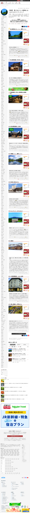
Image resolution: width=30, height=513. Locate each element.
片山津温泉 (2, 205)
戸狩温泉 (2, 167)
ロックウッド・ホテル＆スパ (17, 210)
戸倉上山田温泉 (3, 169)
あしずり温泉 (2, 327)
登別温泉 (5, 449)
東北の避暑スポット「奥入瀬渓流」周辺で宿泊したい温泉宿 (20, 84)
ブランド (13, 494)
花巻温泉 (2, 45)
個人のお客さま (3, 480)
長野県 (8, 463)
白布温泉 (2, 72)
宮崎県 (15, 473)
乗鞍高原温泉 (2, 170)
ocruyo (23, 451)
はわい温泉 (2, 306)
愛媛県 (10, 471)
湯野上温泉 (2, 93)
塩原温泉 (2, 98)
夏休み (19, 351)
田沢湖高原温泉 (3, 60)
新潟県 (10, 463)
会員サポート (23, 495)
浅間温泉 (2, 155)
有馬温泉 (2, 282)
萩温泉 (2, 318)
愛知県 (10, 466)
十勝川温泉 (2, 21)
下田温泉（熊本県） (3, 344)
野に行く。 (23, 456)
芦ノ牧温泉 (2, 83)
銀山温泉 (2, 63)
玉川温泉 (2, 57)
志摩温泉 (2, 261)
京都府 (8, 468)
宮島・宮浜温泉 (3, 315)
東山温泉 (2, 81)
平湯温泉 (2, 246)
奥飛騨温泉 (2, 249)
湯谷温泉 (2, 258)
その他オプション (14, 489)
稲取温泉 (2, 226)
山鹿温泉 (2, 353)
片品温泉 (2, 116)
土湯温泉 (2, 89)
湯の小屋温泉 (2, 122)
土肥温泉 (2, 238)
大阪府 (10, 468)
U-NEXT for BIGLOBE (14, 488)
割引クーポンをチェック (27, 44)
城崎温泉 (16, 452)
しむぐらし (23, 484)
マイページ (25, 0)
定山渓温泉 (2, 18)
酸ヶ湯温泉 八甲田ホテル (16, 304)
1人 (1, 371)
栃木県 (6, 460)
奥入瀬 (15, 351)
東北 (13, 351)
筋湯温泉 (2, 359)
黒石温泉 (2, 39)
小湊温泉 (2, 128)
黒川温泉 (7, 454)
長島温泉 (2, 264)
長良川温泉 (2, 252)
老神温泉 (2, 113)
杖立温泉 (2, 347)
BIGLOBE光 (4, 483)
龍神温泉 (2, 300)
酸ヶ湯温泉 (12, 454)
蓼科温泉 (2, 166)
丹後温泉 (2, 276)
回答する (19, 0)
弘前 (15, 23)
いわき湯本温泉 (3, 86)
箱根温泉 (2, 134)
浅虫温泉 (2, 36)
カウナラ (23, 457)
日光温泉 (2, 104)
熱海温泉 (2, 214)
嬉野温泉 (2, 332)
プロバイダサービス (5, 496)
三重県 (12, 466)
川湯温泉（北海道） (3, 27)
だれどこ (23, 450)
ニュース (13, 496)
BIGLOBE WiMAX (5, 486)
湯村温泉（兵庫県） (3, 291)
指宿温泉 (2, 365)
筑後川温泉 (2, 329)
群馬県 (8, 460)
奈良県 (14, 468)
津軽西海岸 (19, 23)
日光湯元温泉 (17, 454)
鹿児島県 (17, 473)
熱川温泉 (2, 243)
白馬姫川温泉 (2, 173)
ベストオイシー (24, 454)
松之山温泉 (2, 196)
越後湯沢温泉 (2, 190)
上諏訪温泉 (2, 161)
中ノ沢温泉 (2, 90)
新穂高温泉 (2, 247)
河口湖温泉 (2, 146)
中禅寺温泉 (2, 101)
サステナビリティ (14, 495)
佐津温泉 (2, 288)
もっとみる (6, 375)
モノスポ (23, 455)
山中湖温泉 (2, 149)
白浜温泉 (2, 294)
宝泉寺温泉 (2, 362)
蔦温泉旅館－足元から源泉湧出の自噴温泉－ (18, 93)
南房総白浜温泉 (3, 131)
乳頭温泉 (16, 449)
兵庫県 (12, 468)
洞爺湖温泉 (2, 30)
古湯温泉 (2, 335)
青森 (22, 23)
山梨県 (6, 463)
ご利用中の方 (22, 492)
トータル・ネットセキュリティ (15, 486)
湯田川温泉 (2, 78)
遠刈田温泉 (2, 51)
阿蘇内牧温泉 (2, 341)
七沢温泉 (2, 137)
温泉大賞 (23, 483)
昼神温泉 (2, 175)
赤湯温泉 (2, 66)
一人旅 (2, 372)
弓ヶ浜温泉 (2, 241)
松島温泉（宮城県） (3, 54)
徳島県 (6, 471)
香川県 (8, 471)
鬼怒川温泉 (2, 95)
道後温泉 (2, 326)
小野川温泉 (2, 69)
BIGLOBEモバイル (5, 485)
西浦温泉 (2, 255)
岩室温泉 (2, 187)
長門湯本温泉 (2, 317)
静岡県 (6, 466)
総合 (20, 346)
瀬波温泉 (2, 193)
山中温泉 (2, 202)
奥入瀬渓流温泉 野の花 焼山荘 (17, 59)
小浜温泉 (2, 338)
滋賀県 (6, 468)
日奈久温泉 (2, 350)
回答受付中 (18, 344)
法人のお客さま (3, 492)
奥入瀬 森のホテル (15, 181)
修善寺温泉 (2, 217)
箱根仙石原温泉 (3, 143)
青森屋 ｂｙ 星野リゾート (16, 153)
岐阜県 (8, 466)
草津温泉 (2, 107)
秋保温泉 (2, 48)
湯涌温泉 (2, 208)
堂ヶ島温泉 (2, 240)
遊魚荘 (12, 240)
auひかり (4, 484)
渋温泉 (2, 163)
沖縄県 (19, 473)
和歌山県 (16, 468)
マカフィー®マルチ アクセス (6, 502)
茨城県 (10, 460)
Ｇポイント (23, 448)
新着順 (12, 346)
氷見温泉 (2, 199)
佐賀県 (7, 473)
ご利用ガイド (23, 446)
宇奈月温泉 (5, 452)
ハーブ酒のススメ (24, 461)
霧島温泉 (9, 454)
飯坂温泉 (2, 84)
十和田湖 (13, 23)
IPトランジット (4, 501)
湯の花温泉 (2, 279)
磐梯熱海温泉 (2, 92)
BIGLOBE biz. (4, 493)
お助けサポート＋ (14, 483)
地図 (25, 37)
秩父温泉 (2, 125)
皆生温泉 (2, 303)
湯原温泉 (2, 312)
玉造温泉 (15, 453)
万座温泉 (2, 110)
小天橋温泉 (2, 273)
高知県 (12, 471)
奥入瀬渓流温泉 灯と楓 (15, 126)
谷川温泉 (2, 119)
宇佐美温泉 (2, 229)
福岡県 (5, 473)
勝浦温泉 (4, 453)
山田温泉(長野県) (3, 181)
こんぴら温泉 (2, 323)
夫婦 (1, 374)
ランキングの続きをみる (19, 333)
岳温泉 (2, 87)
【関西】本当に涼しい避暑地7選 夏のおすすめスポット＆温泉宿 (18, 21)
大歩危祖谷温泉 (3, 321)
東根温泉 (2, 75)
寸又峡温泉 (2, 237)
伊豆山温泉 (2, 223)
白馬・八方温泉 (3, 172)
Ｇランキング (23, 449)
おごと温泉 (2, 267)
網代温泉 (2, 220)
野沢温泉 (2, 152)
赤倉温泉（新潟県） (3, 184)
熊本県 (11, 473)
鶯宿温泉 (2, 42)
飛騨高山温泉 (2, 250)
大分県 (13, 473)
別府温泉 (4, 454)
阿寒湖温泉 (2, 24)
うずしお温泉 (2, 285)
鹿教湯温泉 (2, 160)
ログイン (28, 0)
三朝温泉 (13, 453)
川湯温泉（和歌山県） (3, 297)
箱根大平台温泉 (3, 140)
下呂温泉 (2, 244)
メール (22, 494)
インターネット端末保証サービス (15, 485)
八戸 (9, 23)
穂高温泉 (2, 178)
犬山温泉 (2, 253)
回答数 (14, 346)
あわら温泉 (2, 211)
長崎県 (9, 473)
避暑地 (21, 351)
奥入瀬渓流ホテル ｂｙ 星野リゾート (18, 29)
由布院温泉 (2, 356)
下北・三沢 (25, 23)
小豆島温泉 (2, 324)
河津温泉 (2, 232)
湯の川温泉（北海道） (11, 449)
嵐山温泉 (2, 270)
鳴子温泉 (18, 449)
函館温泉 (2, 33)
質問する (22, 0)
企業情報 (12, 492)
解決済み (25, 344)
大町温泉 (2, 158)
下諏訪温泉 (2, 164)
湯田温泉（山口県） (3, 320)
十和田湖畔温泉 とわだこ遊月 (17, 276)
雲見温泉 (2, 235)
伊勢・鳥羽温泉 (5, 455)
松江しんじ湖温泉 (3, 309)
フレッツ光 (4, 495)
